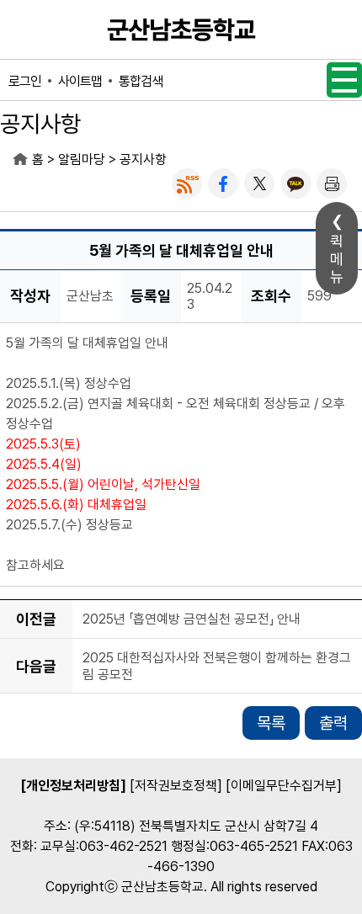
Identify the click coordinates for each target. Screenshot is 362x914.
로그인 (24, 81)
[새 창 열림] (187, 183)
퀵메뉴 (336, 258)
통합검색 (140, 81)
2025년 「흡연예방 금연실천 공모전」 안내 (192, 620)
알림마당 (81, 159)
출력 (333, 723)
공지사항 (143, 159)
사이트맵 (80, 81)
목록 (271, 723)
